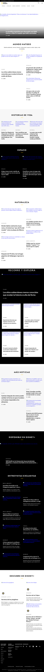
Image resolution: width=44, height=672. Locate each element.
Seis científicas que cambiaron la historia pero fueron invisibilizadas (22, 135)
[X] (27, 647)
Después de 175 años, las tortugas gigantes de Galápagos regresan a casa (12, 256)
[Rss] (40, 647)
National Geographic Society (10, 654)
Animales (28, 65)
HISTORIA (28, 410)
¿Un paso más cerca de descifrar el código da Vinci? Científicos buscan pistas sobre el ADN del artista (33, 94)
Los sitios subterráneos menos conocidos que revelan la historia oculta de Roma (12, 74)
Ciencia (8, 29)
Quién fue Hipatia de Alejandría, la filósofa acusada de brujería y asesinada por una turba (7, 136)
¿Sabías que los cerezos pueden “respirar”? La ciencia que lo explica (33, 245)
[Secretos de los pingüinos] (3, 593)
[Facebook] (24, 647)
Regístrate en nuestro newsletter (18, 646)
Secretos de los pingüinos (9, 599)
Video (2, 662)
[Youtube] (37, 647)
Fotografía (2, 658)
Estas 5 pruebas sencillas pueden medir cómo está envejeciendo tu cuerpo (33, 393)
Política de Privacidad (19, 666)
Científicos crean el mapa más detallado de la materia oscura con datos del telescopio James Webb (32, 174)
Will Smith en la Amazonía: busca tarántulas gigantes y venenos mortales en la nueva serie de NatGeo (22, 462)
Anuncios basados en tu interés (30, 666)
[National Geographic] (2, 3)
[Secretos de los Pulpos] (34, 586)
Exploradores (10, 657)
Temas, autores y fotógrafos (11, 647)
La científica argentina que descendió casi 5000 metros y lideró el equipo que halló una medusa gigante (21, 33)
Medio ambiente (3, 651)
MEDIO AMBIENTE (7, 483)
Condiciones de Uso (11, 666)
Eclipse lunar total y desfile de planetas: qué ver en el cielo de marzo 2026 (10, 173)
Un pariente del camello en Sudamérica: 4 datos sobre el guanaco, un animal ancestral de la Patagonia (34, 70)
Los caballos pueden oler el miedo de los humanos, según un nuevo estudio (34, 223)
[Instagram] (30, 647)
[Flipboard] (33, 647)
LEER (8, 35)
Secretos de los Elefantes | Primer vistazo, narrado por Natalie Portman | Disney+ (34, 619)
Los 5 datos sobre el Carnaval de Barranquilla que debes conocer (32, 321)
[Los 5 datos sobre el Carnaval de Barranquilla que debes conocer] (32, 310)
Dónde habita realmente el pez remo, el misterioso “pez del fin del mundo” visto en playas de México (12, 228)
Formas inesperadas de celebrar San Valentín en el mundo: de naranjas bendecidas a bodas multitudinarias (31, 351)
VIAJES (3, 69)
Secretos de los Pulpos (33, 595)
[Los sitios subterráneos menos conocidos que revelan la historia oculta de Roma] (22, 287)
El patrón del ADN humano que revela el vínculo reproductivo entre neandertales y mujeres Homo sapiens (34, 416)
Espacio (2, 660)
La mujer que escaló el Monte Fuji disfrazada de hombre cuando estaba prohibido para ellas (36, 136)
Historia (2, 653)
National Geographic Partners (10, 651)
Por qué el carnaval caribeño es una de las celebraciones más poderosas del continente (10, 349)
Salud (3, 393)
